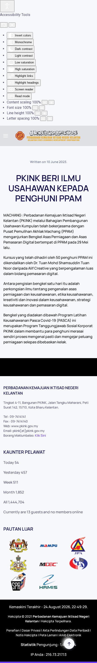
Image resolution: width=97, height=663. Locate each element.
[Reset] (4, 25)
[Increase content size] (51, 102)
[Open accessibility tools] (7, 6)
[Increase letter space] (50, 118)
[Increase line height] (44, 113)
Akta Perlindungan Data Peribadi (66, 630)
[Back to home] (49, 136)
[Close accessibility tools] (12, 24)
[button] (5, 136)
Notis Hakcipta (26, 635)
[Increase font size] (42, 107)
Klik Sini (40, 435)
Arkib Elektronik (70, 635)
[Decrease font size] (35, 107)
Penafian (12, 630)
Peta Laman (48, 635)
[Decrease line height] (38, 113)
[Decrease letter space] (43, 118)
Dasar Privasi (31, 630)
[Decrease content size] (45, 102)
